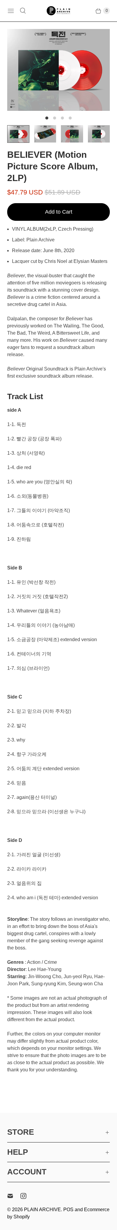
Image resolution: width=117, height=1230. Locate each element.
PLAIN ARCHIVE (42, 1209)
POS (68, 1209)
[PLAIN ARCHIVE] (58, 10)
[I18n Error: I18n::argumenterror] (18, 134)
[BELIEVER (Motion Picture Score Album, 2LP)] (58, 70)
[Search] (23, 11)
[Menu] (11, 11)
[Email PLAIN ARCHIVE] (13, 1196)
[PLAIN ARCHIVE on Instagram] (27, 1196)
